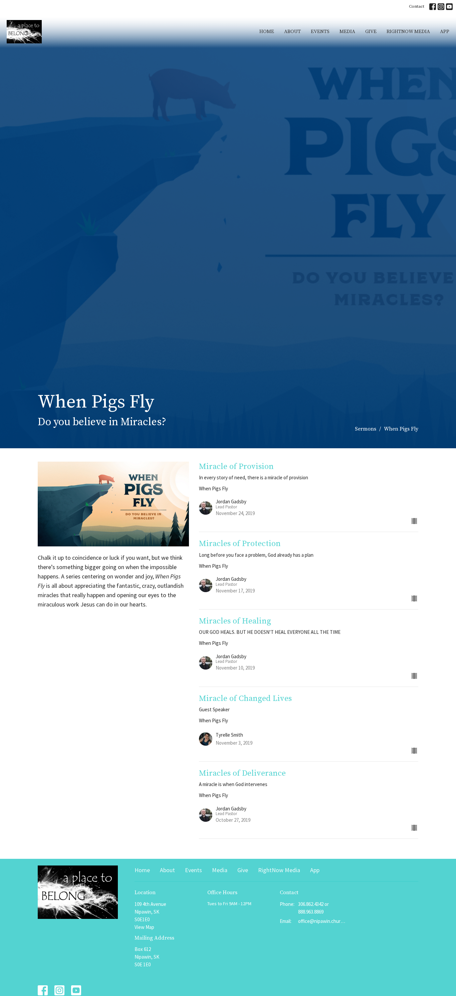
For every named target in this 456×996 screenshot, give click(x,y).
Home (266, 31)
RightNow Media (408, 31)
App (444, 31)
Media (347, 31)
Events (320, 31)
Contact (416, 6)
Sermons (365, 429)
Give (371, 31)
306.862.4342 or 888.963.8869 (313, 908)
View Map (144, 927)
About (292, 31)
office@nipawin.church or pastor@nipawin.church (322, 921)
